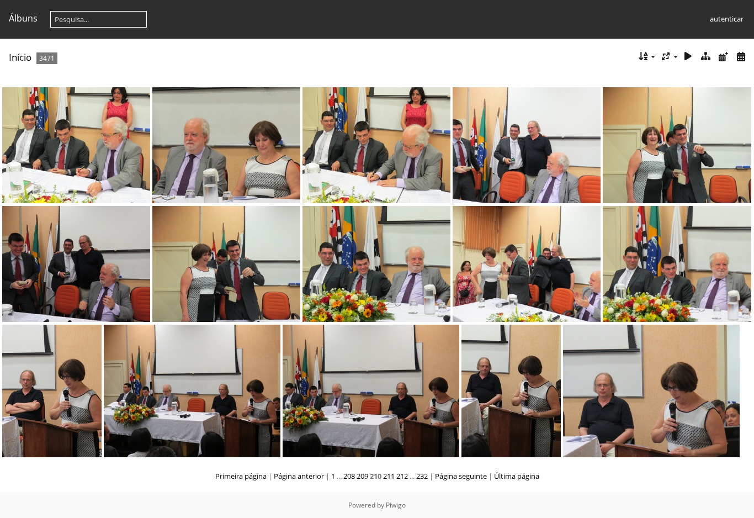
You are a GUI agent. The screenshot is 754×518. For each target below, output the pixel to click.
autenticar (727, 19)
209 (362, 476)
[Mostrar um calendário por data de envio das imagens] (723, 57)
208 (349, 476)
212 (402, 476)
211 (389, 476)
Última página (516, 476)
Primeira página (241, 476)
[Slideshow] (688, 57)
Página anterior (299, 476)
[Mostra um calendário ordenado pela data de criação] (740, 57)
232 (422, 476)
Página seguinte (461, 476)
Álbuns (23, 18)
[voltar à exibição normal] (706, 57)
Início (20, 57)
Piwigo (396, 505)
